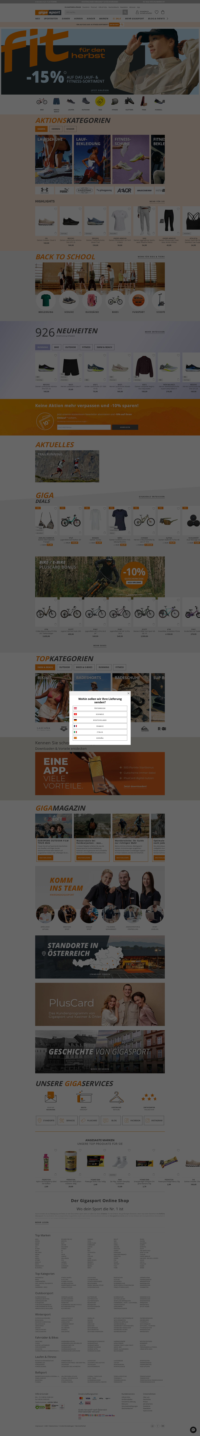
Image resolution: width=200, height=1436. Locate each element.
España (99, 738)
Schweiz (100, 714)
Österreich (100, 708)
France (99, 726)
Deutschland (100, 720)
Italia (100, 732)
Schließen (128, 693)
